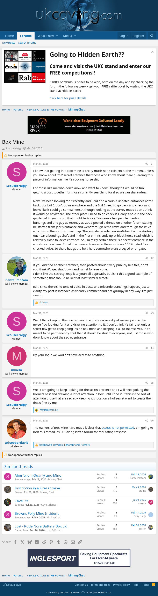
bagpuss (19, 504)
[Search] (152, 36)
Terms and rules (100, 585)
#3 (152, 313)
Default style (13, 585)
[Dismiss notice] (152, 52)
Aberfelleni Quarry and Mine (38, 475)
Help (135, 585)
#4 (152, 348)
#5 (152, 382)
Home (9, 36)
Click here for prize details (68, 98)
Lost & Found (53, 530)
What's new (46, 36)
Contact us (81, 585)
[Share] (146, 164)
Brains (18, 492)
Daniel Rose (21, 530)
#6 (152, 420)
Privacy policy (121, 585)
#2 (152, 258)
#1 (152, 163)
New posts (8, 42)
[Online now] (17, 275)
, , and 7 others (64, 445)
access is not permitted (118, 427)
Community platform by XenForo (79, 592)
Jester (142, 529)
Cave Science (48, 504)
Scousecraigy (13, 148)
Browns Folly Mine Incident (37, 513)
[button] (57, 36)
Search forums (27, 42)
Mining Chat (55, 479)
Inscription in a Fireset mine (37, 488)
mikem (142, 503)
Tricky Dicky (139, 516)
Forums (25, 36)
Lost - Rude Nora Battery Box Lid (41, 526)
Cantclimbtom (138, 478)
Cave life (22, 500)
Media (67, 36)
